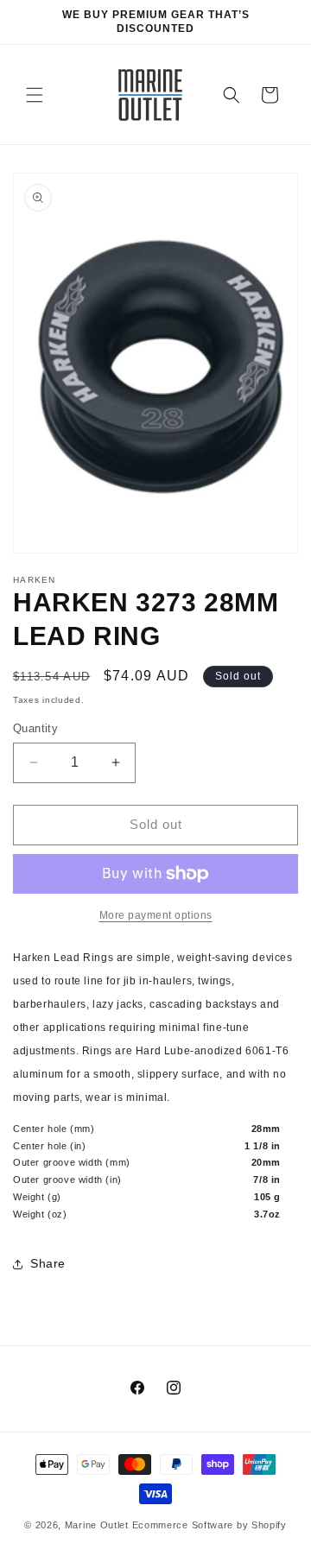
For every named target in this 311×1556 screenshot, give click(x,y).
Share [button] (48, 1263)
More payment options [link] (156, 915)
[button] (35, 95)
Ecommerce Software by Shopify (209, 1525)
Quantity (35, 728)
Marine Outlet (97, 1525)
